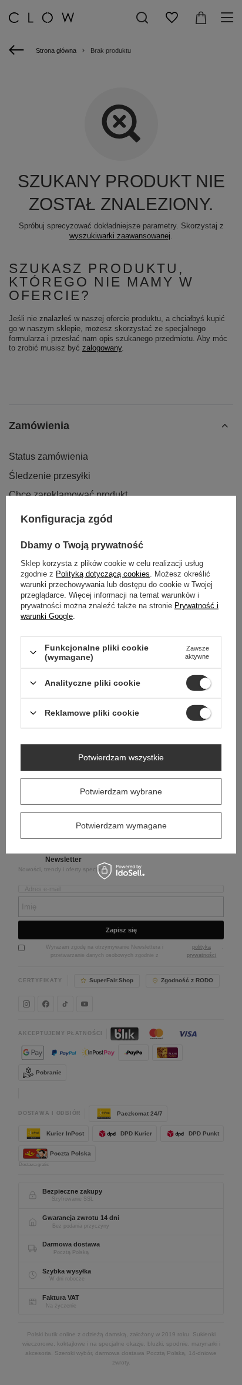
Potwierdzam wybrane (121, 791)
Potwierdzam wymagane (121, 825)
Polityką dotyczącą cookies (103, 573)
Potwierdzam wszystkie (121, 757)
